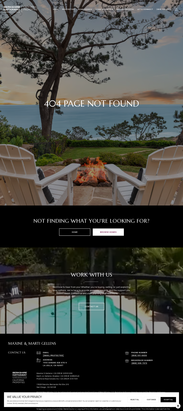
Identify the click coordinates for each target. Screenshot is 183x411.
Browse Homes (108, 232)
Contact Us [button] (91, 306)
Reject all (134, 400)
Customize (151, 400)
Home (75, 232)
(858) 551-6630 (139, 355)
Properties (68, 9)
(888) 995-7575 (139, 363)
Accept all (168, 400)
